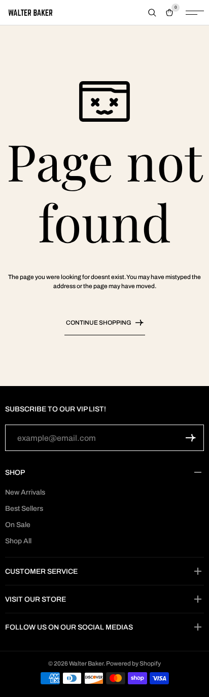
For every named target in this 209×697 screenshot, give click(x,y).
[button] (190, 437)
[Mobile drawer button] (195, 13)
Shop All (18, 541)
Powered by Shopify (133, 663)
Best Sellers (24, 508)
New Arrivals (25, 492)
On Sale (17, 525)
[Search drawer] (152, 13)
